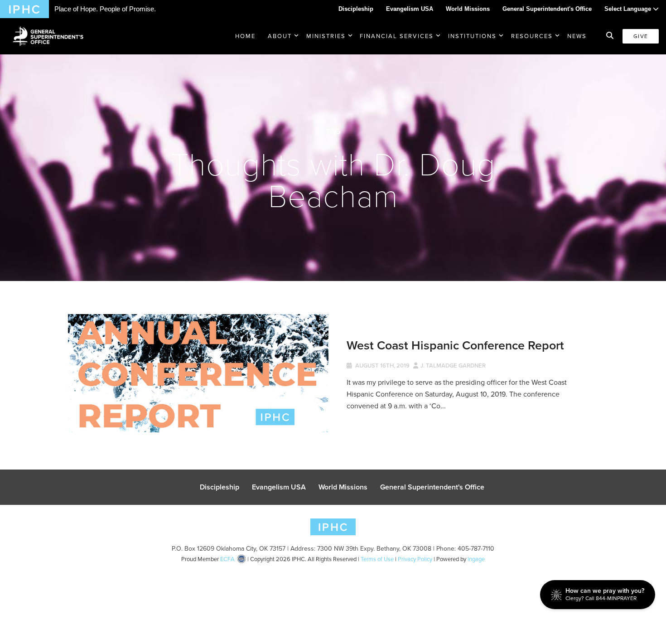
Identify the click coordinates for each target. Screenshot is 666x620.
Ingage (476, 559)
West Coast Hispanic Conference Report (455, 345)
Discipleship (355, 8)
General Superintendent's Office (547, 8)
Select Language (628, 8)
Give (640, 36)
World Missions (468, 8)
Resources (532, 36)
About (280, 36)
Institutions (472, 36)
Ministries (326, 36)
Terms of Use (377, 559)
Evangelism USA (409, 8)
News (577, 36)
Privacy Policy (415, 559)
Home (245, 36)
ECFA (227, 559)
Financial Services (397, 36)
